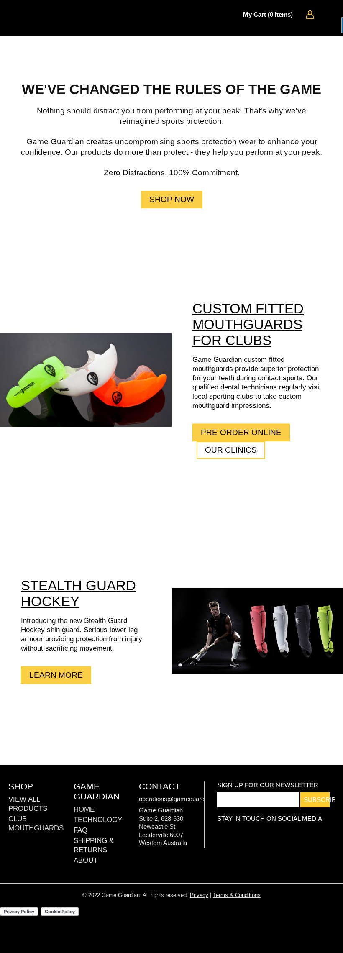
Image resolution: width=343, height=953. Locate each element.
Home (84, 809)
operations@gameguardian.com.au (187, 798)
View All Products (27, 803)
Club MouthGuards (36, 823)
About (85, 860)
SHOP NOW (171, 199)
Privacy (199, 895)
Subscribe (317, 799)
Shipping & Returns (94, 845)
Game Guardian (35, 14)
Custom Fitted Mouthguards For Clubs (248, 324)
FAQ (80, 830)
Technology (98, 820)
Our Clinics (231, 450)
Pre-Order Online (241, 432)
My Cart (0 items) (268, 14)
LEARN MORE (56, 675)
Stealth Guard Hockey (78, 593)
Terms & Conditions (237, 895)
